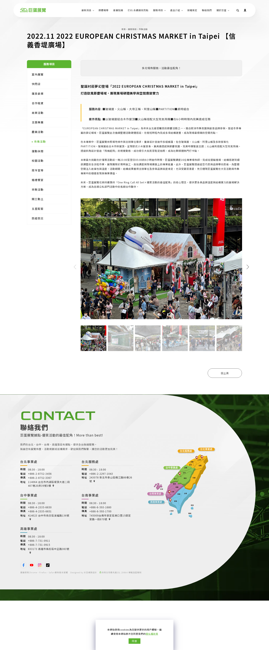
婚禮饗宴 (38, 180)
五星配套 (38, 209)
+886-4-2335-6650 (40, 507)
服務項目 (158, 10)
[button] (237, 10)
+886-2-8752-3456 (40, 473)
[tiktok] (48, 565)
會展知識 (118, 10)
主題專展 (38, 122)
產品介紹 (175, 10)
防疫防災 (38, 218)
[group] (161, 258)
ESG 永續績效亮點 (138, 10)
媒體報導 (104, 10)
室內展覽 (38, 74)
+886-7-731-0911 (39, 540)
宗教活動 (38, 189)
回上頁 (225, 373)
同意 (134, 641)
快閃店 (36, 84)
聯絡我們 (207, 10)
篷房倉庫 (38, 93)
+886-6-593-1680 (100, 507)
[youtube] (31, 565)
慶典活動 (38, 132)
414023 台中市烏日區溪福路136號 (48, 515)
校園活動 (38, 161)
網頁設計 (92, 572)
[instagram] (40, 565)
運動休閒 (38, 151)
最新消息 (86, 10)
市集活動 (143, 29)
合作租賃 (38, 103)
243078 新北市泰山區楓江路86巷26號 (110, 479)
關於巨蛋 (222, 10)
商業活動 (38, 113)
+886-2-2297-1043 (101, 473)
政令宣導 (38, 170)
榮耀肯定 (192, 10)
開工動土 (38, 199)
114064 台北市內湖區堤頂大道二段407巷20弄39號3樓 (49, 483)
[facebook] (23, 565)
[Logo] (33, 10)
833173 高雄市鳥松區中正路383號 (48, 549)
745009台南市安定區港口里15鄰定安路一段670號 (110, 517)
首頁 (123, 29)
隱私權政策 (152, 633)
